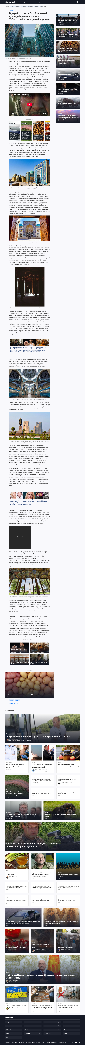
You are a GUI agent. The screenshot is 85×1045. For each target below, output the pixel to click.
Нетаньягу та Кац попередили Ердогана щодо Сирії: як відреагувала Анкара (16, 887)
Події (12, 6)
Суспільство (26, 2)
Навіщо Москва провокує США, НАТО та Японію (67, 780)
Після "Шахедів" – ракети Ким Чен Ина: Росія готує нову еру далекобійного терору (42, 766)
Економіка (19, 2)
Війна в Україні (52, 2)
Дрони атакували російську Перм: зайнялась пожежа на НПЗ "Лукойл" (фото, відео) (68, 900)
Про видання (7, 1042)
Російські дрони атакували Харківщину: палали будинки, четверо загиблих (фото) (41, 900)
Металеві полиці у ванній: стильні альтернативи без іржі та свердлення (68, 1007)
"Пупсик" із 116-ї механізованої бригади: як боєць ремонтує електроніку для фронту (41, 874)
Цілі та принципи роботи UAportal (33, 1042)
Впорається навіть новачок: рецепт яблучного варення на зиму (68, 765)
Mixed (18, 703)
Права (43, 1042)
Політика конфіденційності (51, 1042)
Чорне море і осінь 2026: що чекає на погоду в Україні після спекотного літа (68, 887)
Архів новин (14, 1042)
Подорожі (40, 2)
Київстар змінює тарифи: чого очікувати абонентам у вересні (67, 793)
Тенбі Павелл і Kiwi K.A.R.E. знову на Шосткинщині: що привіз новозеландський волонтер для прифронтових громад (41, 887)
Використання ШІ (62, 1042)
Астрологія (33, 2)
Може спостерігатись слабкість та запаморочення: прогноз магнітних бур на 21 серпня (16, 900)
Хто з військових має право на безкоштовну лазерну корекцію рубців (15, 766)
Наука (46, 2)
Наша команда (21, 1042)
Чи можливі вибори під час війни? (16, 1005)
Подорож (11, 700)
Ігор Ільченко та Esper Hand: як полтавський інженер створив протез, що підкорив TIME (42, 793)
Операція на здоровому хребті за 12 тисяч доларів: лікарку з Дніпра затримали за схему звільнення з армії (42, 1007)
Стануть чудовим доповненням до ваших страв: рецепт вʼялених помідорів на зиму (41, 780)
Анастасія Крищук (12, 21)
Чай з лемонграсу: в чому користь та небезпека (16, 873)
